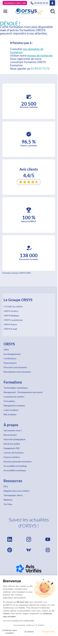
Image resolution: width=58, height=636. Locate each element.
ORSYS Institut (11, 311)
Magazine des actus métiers (16, 491)
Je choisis (29, 631)
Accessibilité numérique (15, 470)
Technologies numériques (16, 387)
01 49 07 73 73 (40, 68)
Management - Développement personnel (23, 392)
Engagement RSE (12, 448)
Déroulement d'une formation (17, 371)
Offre (6, 349)
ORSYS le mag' (10, 329)
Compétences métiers (14, 396)
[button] (5, 11)
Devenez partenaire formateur (18, 461)
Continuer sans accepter (10, 631)
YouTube (8, 504)
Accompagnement (12, 354)
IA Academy (9, 401)
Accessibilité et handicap (15, 466)
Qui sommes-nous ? (13, 430)
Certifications (10, 358)
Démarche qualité (12, 443)
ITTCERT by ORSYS (13, 306)
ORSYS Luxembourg (13, 320)
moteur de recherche (39, 55)
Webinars (8, 499)
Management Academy (14, 405)
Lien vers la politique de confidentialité (18, 621)
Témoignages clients (13, 495)
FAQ (6, 486)
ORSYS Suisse (10, 324)
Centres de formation (14, 452)
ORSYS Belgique (11, 315)
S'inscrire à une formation (15, 367)
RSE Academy (10, 414)
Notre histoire (10, 435)
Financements (10, 363)
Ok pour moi (48, 631)
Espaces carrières (12, 457)
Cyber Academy (11, 410)
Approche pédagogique (14, 439)
